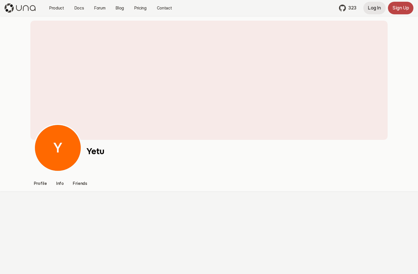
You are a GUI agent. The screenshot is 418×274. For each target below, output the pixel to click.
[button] (347, 8)
